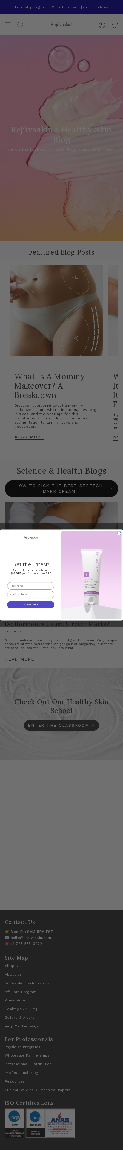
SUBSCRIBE (31, 604)
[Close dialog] (119, 533)
